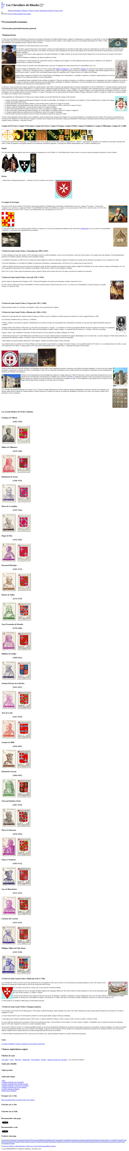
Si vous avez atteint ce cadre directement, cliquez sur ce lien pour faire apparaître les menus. (28, 1146)
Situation (25, 10)
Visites (31, 10)
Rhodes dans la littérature (9, 1091)
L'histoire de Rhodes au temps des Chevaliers (15, 1085)
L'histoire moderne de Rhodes (10, 1089)
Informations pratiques (46, 10)
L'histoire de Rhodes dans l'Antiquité (13, 1082)
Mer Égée (18, 1060)
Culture (36, 10)
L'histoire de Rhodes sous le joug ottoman (14, 1087)
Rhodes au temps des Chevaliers (57, 1060)
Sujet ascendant (17, 14)
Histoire (43, 1060)
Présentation (17, 10)
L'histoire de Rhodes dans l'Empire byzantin (15, 1084)
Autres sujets (58, 10)
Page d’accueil (16, 1100)
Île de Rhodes (35, 1060)
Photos (10, 10)
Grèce (10, 14)
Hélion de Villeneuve (62, 69)
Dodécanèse (84, 228)
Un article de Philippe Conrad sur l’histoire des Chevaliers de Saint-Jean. (23, 1044)
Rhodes (83, 69)
